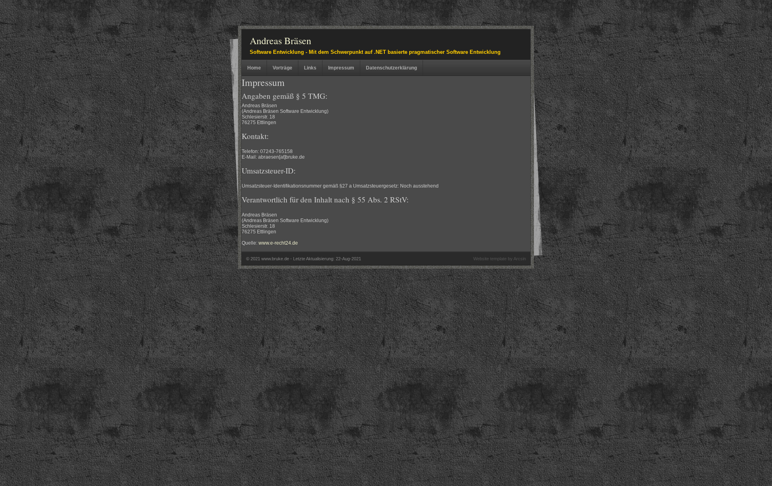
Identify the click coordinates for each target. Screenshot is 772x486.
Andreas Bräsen (280, 40)
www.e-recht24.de (278, 243)
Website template (490, 258)
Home (254, 68)
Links (310, 68)
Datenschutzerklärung (391, 68)
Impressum (341, 68)
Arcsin (519, 258)
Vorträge (282, 68)
